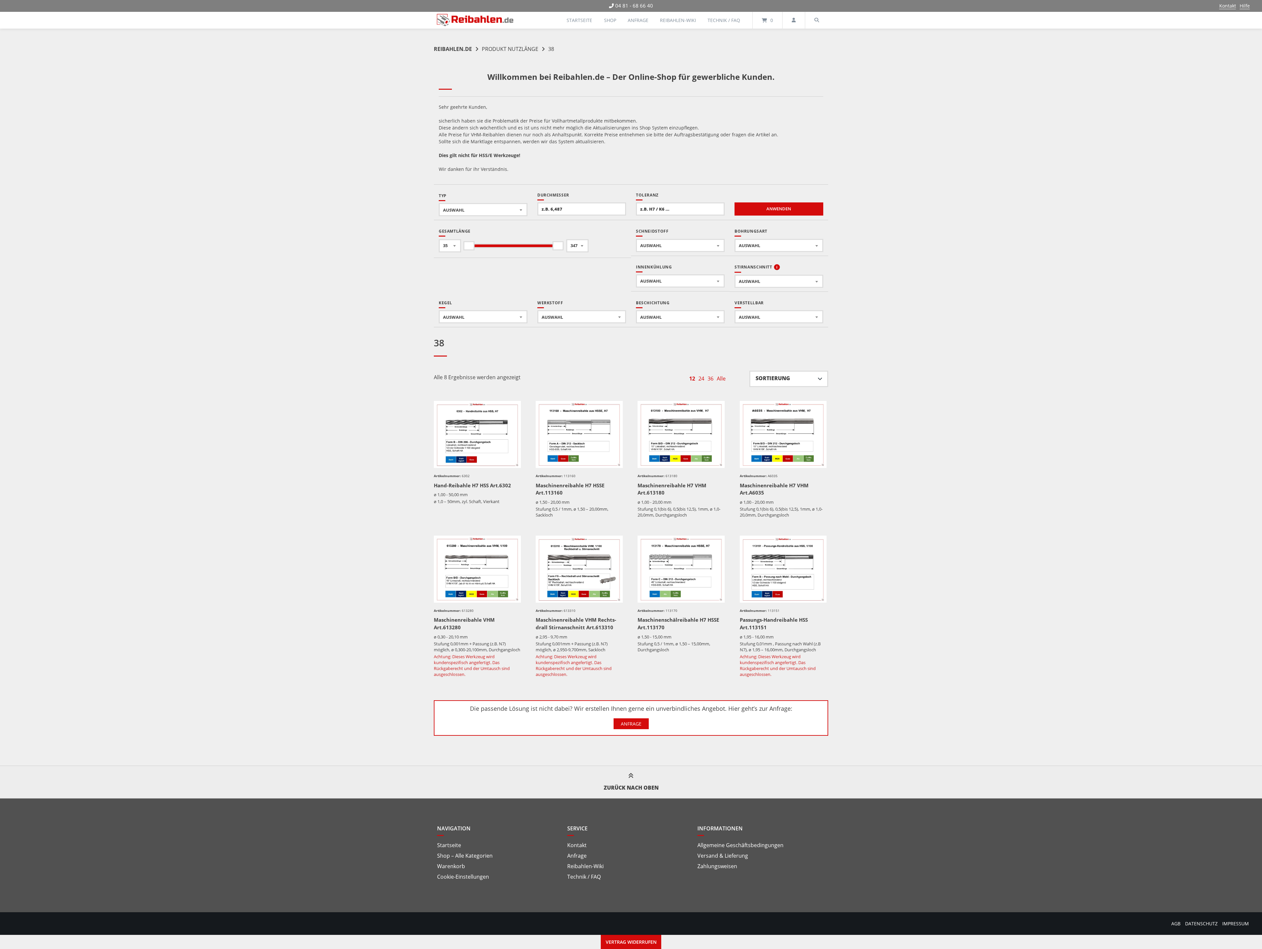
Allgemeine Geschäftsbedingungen (740, 845)
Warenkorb (451, 866)
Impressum (1235, 923)
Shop (610, 20)
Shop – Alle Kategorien (465, 855)
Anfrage (638, 20)
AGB (1175, 923)
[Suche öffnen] (816, 20)
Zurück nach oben (631, 787)
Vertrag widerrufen (631, 942)
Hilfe (1245, 6)
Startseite (579, 20)
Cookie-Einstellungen (463, 876)
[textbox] (483, 210)
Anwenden (778, 209)
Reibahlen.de (453, 49)
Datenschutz (1201, 923)
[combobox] (483, 209)
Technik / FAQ (724, 20)
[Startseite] (475, 20)
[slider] (469, 245)
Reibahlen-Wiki (678, 20)
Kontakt (1227, 6)
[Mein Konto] (794, 20)
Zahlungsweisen (717, 866)
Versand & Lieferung (722, 855)
